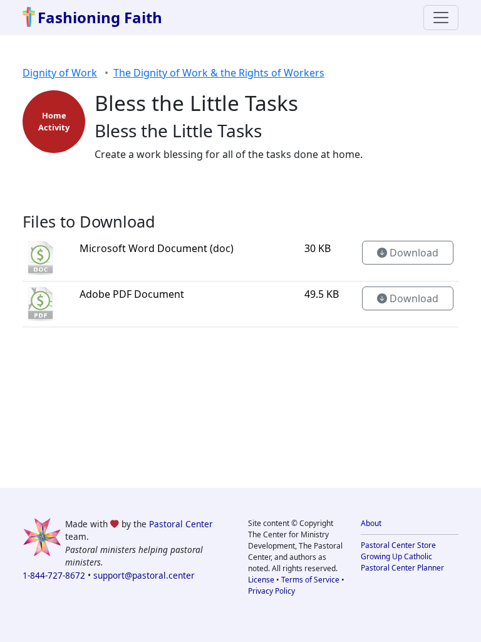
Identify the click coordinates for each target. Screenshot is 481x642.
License (261, 579)
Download (412, 253)
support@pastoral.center (144, 575)
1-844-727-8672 (54, 575)
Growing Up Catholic (396, 556)
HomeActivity (54, 121)
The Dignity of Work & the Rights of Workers (218, 73)
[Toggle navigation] (440, 17)
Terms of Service (310, 579)
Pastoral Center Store (398, 545)
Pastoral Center (181, 524)
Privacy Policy (271, 591)
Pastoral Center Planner (402, 567)
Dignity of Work (60, 73)
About (371, 523)
